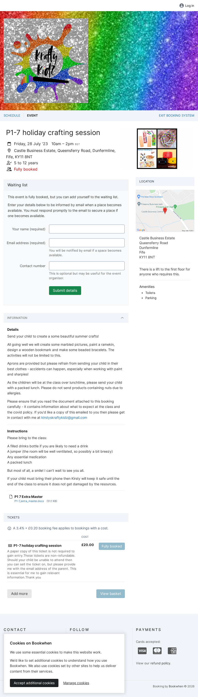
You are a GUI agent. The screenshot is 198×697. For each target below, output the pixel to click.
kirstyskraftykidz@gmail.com (64, 417)
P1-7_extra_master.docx (29, 501)
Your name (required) (28, 229)
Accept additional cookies (34, 683)
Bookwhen (176, 686)
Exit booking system (176, 115)
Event (32, 115)
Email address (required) (26, 243)
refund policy (160, 663)
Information (17, 318)
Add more (19, 593)
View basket (110, 593)
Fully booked (112, 546)
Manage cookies (76, 683)
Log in (189, 5)
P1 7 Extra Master (28, 497)
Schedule (12, 115)
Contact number (32, 266)
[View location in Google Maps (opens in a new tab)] (165, 210)
